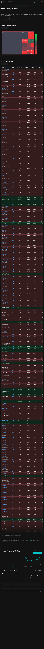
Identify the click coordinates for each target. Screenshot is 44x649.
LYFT (13, 372)
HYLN (13, 476)
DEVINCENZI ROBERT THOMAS (6, 401)
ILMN (13, 485)
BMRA (13, 223)
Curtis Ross (4, 365)
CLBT (13, 310)
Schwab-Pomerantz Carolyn (6, 338)
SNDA (13, 192)
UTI (13, 401)
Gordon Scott (4, 348)
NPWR (13, 235)
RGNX (13, 204)
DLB (13, 329)
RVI (13, 384)
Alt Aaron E (4, 321)
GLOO (13, 411)
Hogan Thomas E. (5, 309)
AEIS (13, 406)
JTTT (13, 307)
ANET (13, 182)
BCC (13, 370)
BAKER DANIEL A (5, 533)
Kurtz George (4, 425)
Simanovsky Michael (5, 189)
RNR (13, 365)
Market (39, 570)
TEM (13, 221)
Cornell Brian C (4, 403)
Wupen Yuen (4, 88)
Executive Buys (12, 28)
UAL (13, 408)
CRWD (13, 425)
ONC (13, 331)
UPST (13, 334)
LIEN (13, 346)
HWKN (13, 363)
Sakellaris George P (5, 420)
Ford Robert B (4, 360)
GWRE (13, 343)
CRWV (13, 206)
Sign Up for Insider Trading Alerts (22, 5)
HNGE (13, 317)
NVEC (13, 531)
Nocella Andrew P (5, 408)
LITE (13, 69)
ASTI (13, 521)
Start (35, 570)
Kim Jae (3, 141)
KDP (13, 322)
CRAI (13, 478)
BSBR (13, 367)
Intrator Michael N (5, 206)
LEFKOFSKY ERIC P (5, 225)
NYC (13, 197)
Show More (40, 591)
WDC (13, 336)
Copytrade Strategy (38, 552)
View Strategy (37, 550)
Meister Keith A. (4, 485)
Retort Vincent (4, 98)
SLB (13, 382)
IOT (13, 132)
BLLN (13, 312)
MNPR (13, 72)
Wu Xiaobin (4, 331)
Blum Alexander (4, 374)
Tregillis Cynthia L (5, 336)
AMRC (13, 420)
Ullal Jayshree (4, 182)
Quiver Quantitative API (29, 540)
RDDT (13, 324)
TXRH (13, 396)
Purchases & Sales (4, 28)
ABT (13, 358)
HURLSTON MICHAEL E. (6, 69)
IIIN (13, 418)
